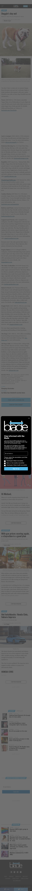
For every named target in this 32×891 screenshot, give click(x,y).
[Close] (29, 418)
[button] (16, 461)
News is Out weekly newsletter (15, 463)
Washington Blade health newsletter (16, 465)
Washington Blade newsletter (14, 460)
